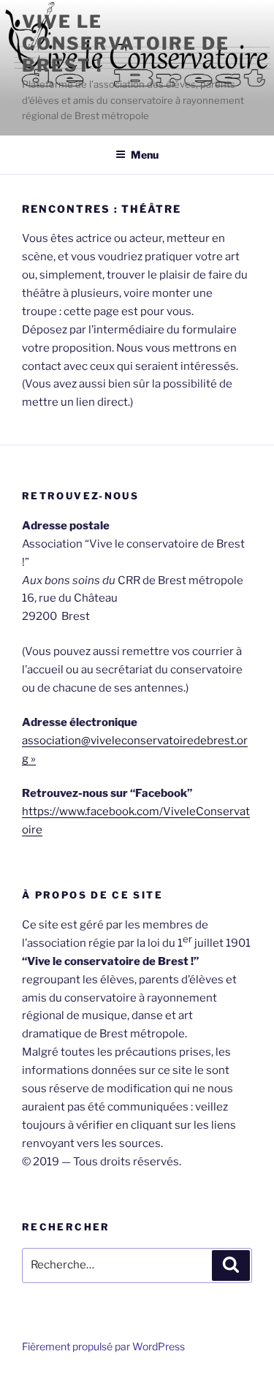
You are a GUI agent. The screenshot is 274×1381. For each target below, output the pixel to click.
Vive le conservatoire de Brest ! (125, 43)
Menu (145, 154)
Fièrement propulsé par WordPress (103, 1346)
